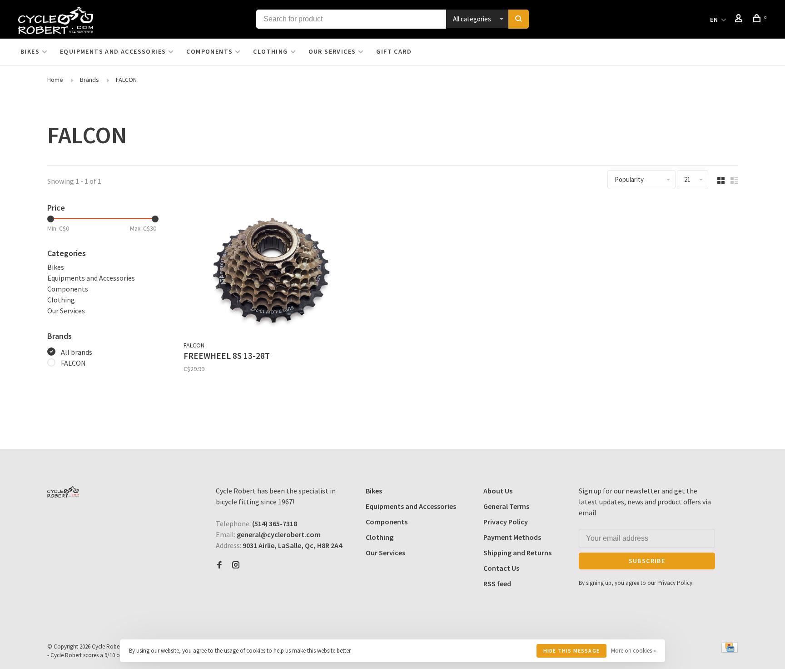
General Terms (506, 506)
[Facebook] (219, 565)
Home (55, 79)
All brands (76, 352)
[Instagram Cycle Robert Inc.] (235, 565)
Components (209, 51)
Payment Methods (512, 537)
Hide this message (571, 650)
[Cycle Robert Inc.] (63, 491)
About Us (497, 490)
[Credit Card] (729, 649)
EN (714, 19)
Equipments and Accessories (113, 51)
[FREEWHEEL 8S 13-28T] (271, 268)
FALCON (126, 79)
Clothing (270, 51)
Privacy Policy (505, 521)
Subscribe (647, 561)
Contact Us (501, 568)
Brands (89, 79)
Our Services (332, 51)
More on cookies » (633, 650)
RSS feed (497, 583)
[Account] (740, 19)
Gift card (394, 51)
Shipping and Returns (517, 552)
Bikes (30, 51)
